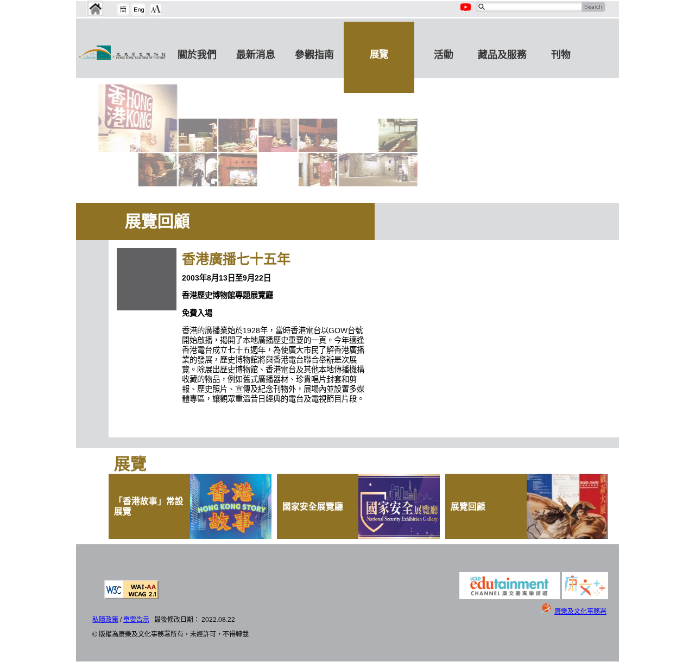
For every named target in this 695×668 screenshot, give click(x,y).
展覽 (379, 54)
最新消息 (255, 54)
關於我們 (197, 54)
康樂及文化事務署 (580, 611)
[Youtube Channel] (466, 13)
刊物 (561, 54)
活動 (443, 54)
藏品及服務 (502, 54)
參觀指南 (314, 54)
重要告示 (136, 620)
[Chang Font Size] (155, 9)
